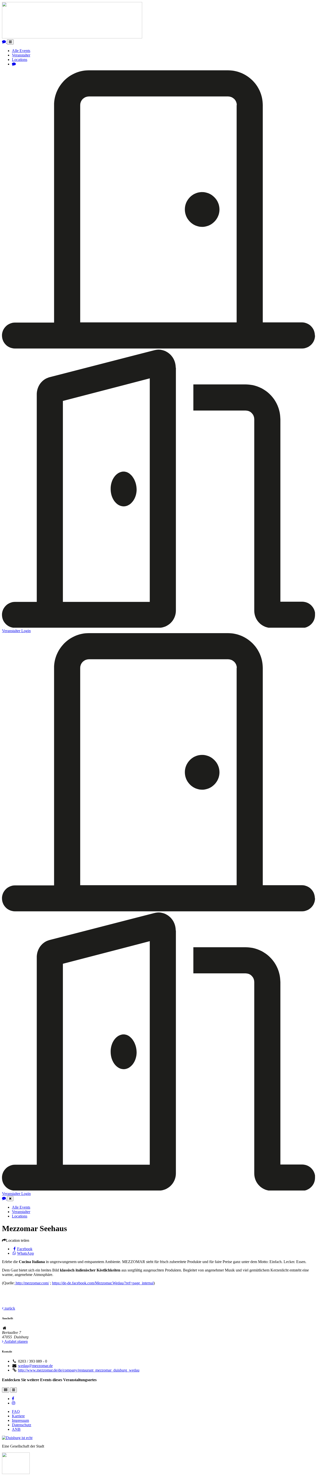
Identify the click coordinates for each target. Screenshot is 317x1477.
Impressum (20, 1420)
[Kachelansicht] (5, 1390)
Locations (19, 59)
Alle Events (21, 51)
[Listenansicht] (13, 1390)
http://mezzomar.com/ (32, 1283)
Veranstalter (21, 55)
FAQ (16, 1411)
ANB (16, 1429)
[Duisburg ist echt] (17, 1438)
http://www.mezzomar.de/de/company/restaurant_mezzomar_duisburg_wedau (78, 1370)
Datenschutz (21, 1425)
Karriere (18, 1416)
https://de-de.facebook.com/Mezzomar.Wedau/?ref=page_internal (103, 1283)
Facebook (24, 1249)
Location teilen (17, 1240)
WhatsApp (25, 1253)
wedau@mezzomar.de (35, 1366)
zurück (9, 1308)
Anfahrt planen (15, 1341)
